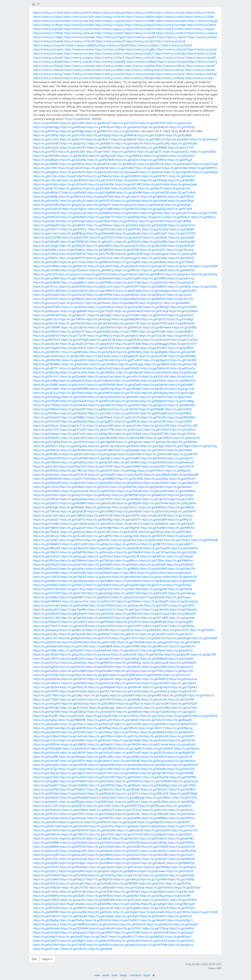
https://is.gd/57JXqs (151, 560)
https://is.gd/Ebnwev (152, 871)
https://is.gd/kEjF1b (99, 945)
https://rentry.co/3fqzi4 (48, 25)
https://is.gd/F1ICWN (127, 932)
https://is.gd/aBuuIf (98, 838)
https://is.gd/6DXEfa (100, 147)
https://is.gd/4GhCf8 (46, 458)
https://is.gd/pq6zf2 (180, 536)
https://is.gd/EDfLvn (127, 544)
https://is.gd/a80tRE (46, 164)
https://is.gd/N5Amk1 (181, 246)
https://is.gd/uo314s (75, 601)
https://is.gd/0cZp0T (155, 233)
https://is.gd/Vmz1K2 (176, 675)
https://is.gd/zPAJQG (156, 483)
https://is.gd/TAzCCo (201, 695)
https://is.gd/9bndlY (98, 123)
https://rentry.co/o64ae (110, 49)
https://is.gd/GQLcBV (155, 376)
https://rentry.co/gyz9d (110, 21)
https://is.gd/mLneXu (73, 372)
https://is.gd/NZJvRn (129, 503)
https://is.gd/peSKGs (176, 151)
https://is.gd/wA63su (182, 814)
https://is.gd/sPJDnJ (71, 164)
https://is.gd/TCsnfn (46, 838)
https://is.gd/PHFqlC (182, 127)
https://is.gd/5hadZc (98, 303)
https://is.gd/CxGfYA (124, 123)
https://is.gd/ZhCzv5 (99, 773)
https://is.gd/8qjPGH (99, 879)
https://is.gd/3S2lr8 (45, 883)
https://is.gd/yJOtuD (154, 405)
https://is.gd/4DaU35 (74, 548)
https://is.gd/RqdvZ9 (71, 638)
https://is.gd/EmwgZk (73, 691)
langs (123, 975)
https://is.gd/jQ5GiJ (45, 904)
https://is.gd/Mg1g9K (102, 156)
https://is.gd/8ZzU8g (46, 372)
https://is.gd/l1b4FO (46, 262)
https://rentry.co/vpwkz (199, 29)
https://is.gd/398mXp (73, 560)
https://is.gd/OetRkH (153, 528)
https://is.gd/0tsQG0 (154, 740)
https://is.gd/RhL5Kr (128, 814)
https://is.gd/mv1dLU (46, 949)
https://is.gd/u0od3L (181, 237)
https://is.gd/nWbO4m (126, 577)
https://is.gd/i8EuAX (155, 389)
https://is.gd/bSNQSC (155, 900)
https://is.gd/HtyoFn (102, 867)
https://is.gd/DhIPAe (99, 904)
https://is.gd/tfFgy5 (180, 160)
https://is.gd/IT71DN (76, 479)
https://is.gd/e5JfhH (74, 360)
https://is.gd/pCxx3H (46, 851)
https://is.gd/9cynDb (155, 777)
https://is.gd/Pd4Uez (123, 274)
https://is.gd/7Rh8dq (157, 867)
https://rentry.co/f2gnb (170, 12)
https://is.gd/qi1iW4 (45, 945)
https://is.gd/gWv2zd (126, 945)
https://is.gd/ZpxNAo (73, 376)
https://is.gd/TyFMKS (126, 462)
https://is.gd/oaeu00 (126, 172)
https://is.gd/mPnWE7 (47, 307)
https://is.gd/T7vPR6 (204, 213)
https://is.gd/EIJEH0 (156, 364)
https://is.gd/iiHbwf (155, 875)
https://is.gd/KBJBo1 (73, 417)
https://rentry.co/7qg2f (111, 37)
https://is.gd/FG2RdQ (127, 434)
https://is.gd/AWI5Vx (130, 156)
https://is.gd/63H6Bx (127, 201)
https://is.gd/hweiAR (74, 916)
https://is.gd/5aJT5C (149, 151)
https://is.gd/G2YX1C (128, 928)
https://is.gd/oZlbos (100, 413)
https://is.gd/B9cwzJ (73, 127)
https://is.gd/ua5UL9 (127, 376)
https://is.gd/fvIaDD (127, 851)
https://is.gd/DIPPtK (99, 295)
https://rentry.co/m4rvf (171, 33)
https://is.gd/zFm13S (179, 299)
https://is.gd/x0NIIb (126, 348)
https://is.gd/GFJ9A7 (183, 581)
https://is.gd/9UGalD (152, 331)
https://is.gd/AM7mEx (154, 646)
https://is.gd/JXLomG (99, 286)
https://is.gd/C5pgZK (46, 348)
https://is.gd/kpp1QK (179, 671)
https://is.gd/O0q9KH (129, 552)
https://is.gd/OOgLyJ (154, 761)
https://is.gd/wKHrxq (180, 278)
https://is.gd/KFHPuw (46, 642)
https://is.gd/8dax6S (179, 720)
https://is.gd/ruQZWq (126, 904)
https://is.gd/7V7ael (156, 552)
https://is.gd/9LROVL (74, 229)
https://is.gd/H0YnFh (149, 675)
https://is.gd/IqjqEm (156, 360)
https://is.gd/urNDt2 (74, 622)
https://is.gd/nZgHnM (178, 172)
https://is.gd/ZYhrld (71, 540)
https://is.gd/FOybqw (131, 887)
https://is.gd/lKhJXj (127, 217)
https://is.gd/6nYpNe (74, 605)
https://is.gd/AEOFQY (151, 123)
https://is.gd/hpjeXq (96, 695)
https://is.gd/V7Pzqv (46, 131)
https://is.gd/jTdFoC (45, 446)
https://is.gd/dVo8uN (178, 164)
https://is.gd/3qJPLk (74, 209)
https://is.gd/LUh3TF (183, 691)
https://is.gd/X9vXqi (150, 532)
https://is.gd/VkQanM (47, 483)
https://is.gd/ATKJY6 (73, 683)
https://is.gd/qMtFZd (153, 196)
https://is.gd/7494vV (101, 605)
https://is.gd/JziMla (156, 479)
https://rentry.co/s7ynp (201, 53)
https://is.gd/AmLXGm (151, 573)
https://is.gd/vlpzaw (100, 851)
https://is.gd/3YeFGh (46, 552)
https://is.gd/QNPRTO (203, 168)
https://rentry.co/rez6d (139, 12)
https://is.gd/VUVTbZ (100, 201)
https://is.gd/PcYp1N (128, 736)
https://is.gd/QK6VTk (127, 519)
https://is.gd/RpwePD (103, 887)
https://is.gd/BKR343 (152, 299)
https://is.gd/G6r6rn (129, 340)
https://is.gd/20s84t (205, 266)
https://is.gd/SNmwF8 (100, 233)
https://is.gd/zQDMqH (183, 311)
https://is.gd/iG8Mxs (100, 863)
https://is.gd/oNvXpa (74, 581)
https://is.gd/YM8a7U (72, 789)
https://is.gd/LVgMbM (101, 192)
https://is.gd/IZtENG (153, 769)
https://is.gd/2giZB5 (45, 863)
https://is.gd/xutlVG (182, 156)
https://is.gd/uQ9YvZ (177, 213)
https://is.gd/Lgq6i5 (101, 548)
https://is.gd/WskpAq (181, 323)
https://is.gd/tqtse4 (97, 654)
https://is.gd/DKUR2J (100, 348)
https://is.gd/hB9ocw (46, 834)
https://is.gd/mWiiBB (180, 773)
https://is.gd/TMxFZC (46, 532)
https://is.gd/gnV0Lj (72, 654)
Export (46, 959)
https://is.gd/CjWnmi (103, 748)
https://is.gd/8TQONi (46, 908)
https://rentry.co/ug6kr (141, 49)
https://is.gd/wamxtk (74, 491)
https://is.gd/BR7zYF (153, 544)
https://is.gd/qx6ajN (126, 450)
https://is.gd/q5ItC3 (127, 160)
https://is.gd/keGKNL (72, 160)
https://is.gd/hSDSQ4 (180, 769)
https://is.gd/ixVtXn (204, 286)
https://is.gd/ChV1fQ (75, 887)
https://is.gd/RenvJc (127, 270)
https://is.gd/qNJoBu (128, 233)
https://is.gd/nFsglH (71, 883)
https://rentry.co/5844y (169, 78)
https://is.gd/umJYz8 (130, 830)
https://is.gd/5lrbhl (97, 487)
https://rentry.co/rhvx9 (79, 74)
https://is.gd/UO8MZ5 (101, 511)
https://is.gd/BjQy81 (155, 859)
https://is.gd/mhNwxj (100, 814)
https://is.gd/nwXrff (181, 524)
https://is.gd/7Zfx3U (72, 393)
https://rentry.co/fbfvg (138, 70)
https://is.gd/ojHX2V (126, 266)
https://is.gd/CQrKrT (156, 626)
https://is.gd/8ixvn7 (97, 139)
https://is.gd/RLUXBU (100, 757)
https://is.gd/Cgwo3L (152, 266)
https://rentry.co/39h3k (48, 33)
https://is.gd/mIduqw (182, 593)
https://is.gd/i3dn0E (125, 720)
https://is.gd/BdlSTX (71, 258)
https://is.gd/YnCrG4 (184, 830)
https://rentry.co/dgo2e (140, 25)
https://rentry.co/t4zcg (202, 62)
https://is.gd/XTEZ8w (184, 143)
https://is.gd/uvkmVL (129, 707)
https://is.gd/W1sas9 (75, 454)
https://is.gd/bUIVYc (72, 716)
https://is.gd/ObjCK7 (153, 250)
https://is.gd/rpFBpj (45, 380)
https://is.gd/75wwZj (180, 262)
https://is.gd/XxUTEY (73, 147)
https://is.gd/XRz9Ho (184, 442)
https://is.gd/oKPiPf (125, 806)
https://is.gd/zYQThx (102, 237)
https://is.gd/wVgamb (73, 446)
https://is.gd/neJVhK (155, 385)
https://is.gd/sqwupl (46, 630)
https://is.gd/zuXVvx (101, 826)
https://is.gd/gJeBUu (74, 282)
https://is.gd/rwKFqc (74, 663)
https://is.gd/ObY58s (150, 654)
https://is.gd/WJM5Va (124, 871)
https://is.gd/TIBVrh (124, 728)
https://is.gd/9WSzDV (46, 548)
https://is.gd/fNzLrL (203, 217)
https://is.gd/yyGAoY (182, 744)
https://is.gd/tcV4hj (75, 646)
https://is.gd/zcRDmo (125, 716)
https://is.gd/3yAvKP (73, 409)
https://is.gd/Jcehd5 (123, 654)
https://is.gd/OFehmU (47, 810)
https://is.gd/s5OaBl (46, 205)
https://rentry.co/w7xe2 (79, 21)
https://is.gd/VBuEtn (46, 585)
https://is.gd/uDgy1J (180, 920)
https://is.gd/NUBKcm (47, 454)
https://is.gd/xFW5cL (158, 797)
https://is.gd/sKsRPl (178, 896)
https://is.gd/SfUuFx (99, 740)
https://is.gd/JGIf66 (127, 250)
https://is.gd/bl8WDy (46, 896)
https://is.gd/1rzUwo (72, 262)
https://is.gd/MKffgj (182, 802)
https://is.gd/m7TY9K (101, 429)
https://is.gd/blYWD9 (99, 393)
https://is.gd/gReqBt (46, 241)
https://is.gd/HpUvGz (129, 442)
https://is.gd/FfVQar (182, 908)
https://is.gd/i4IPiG (124, 573)
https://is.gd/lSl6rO (124, 151)
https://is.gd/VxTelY (72, 123)
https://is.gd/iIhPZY (177, 822)
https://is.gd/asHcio (181, 667)
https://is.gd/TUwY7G (47, 626)
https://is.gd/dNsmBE (185, 474)
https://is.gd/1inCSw (129, 875)
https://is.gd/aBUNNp (182, 356)
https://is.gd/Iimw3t (46, 568)
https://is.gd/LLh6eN (178, 409)
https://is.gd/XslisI (151, 213)
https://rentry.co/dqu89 (114, 45)
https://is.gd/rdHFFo (46, 867)
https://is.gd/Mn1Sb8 (127, 593)
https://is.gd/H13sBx (128, 344)
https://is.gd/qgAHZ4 (158, 642)
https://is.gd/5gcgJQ (74, 556)
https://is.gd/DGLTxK (101, 691)
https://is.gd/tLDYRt (153, 421)
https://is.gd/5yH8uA (182, 789)
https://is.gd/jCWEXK (180, 348)
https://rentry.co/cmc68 (140, 33)
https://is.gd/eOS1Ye (182, 846)
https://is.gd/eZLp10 (73, 201)
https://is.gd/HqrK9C (180, 658)
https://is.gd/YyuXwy (154, 258)
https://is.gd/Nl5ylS (72, 299)
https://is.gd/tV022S (181, 941)
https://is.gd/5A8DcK (150, 139)
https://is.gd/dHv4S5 (155, 609)
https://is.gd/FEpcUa (130, 703)
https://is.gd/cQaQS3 (129, 474)
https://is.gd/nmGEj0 (100, 846)
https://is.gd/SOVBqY (96, 188)
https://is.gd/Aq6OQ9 (73, 344)
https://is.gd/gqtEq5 (179, 716)
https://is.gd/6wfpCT (99, 634)
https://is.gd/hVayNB (153, 413)
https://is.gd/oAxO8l (204, 638)
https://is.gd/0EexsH (153, 295)
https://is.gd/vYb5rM (74, 442)
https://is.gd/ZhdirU (73, 724)
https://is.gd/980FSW (125, 495)
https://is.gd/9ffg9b (174, 695)
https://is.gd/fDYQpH (183, 703)
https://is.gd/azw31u (179, 650)
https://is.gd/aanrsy (73, 213)
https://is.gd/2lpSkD (127, 855)
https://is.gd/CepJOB (125, 585)
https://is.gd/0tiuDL (179, 916)
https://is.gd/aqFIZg (153, 209)
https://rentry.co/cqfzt (140, 41)
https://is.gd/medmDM (48, 646)
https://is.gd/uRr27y (129, 524)
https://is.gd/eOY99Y (75, 237)
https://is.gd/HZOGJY (100, 724)
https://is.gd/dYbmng (179, 728)
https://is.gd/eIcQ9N (74, 626)
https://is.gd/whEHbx (97, 650)
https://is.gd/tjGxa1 (97, 871)
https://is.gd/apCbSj (73, 618)
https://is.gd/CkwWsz (46, 524)
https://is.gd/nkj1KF (99, 462)
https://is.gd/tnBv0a (153, 262)
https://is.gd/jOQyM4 (127, 278)
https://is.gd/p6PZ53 (101, 344)
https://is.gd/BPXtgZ (156, 307)
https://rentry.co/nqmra (201, 33)
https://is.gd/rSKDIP (100, 466)
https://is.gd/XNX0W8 (74, 389)
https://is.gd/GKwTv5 (101, 327)
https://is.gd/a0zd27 (46, 519)
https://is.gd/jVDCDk (150, 164)
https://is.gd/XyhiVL (45, 802)
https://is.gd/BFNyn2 (178, 936)
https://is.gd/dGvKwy (127, 499)
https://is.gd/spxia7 (181, 932)
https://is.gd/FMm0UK (74, 830)
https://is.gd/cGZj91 (99, 806)
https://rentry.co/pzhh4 (109, 74)
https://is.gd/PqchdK (182, 740)
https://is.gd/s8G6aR (152, 564)
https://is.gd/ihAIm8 (98, 299)
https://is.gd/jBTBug (72, 233)
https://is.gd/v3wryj (125, 879)
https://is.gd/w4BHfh (153, 286)
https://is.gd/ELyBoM (182, 503)
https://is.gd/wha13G (186, 438)
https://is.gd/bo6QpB (125, 299)
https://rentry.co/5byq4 (177, 45)
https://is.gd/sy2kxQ (99, 368)
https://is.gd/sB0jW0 (154, 147)
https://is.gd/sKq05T (129, 511)
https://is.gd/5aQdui (46, 818)
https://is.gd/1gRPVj (99, 536)
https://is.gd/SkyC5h (72, 675)
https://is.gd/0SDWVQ (181, 417)
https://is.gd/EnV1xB (73, 891)
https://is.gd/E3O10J (102, 340)
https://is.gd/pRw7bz (101, 405)
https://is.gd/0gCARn (100, 434)
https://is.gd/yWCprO (126, 650)
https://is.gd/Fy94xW (74, 875)
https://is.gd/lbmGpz (46, 474)
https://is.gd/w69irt (45, 250)
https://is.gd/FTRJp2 (177, 446)
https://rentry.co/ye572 (139, 53)
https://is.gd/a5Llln (70, 188)
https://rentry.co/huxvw (79, 66)
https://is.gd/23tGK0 (153, 450)
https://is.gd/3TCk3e (182, 434)
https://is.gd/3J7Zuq (45, 393)
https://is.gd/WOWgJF (183, 793)
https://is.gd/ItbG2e (77, 119)
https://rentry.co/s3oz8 (170, 41)
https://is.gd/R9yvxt (152, 650)
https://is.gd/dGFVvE (132, 924)
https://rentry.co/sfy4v (109, 66)
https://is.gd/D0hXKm (47, 352)
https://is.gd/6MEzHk (128, 613)
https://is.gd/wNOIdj (181, 270)
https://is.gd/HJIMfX (45, 528)
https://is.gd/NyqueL (46, 311)
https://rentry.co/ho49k (79, 25)
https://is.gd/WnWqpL (74, 867)
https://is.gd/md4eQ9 (99, 380)
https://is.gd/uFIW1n (155, 724)
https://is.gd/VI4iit (97, 630)
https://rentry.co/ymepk (79, 37)
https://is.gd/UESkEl (156, 429)
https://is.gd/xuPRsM (157, 781)
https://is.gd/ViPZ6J (180, 589)
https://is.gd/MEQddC (100, 802)
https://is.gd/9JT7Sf (45, 188)
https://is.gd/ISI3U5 (205, 716)
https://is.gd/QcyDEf (74, 544)
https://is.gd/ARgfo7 (73, 941)
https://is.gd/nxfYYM (74, 765)
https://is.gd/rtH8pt (179, 450)
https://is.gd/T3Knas (46, 511)
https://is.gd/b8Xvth (155, 524)
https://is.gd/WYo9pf (46, 707)
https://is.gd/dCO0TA (153, 323)
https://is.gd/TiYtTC (100, 499)
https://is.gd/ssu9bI (156, 703)
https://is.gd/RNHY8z (123, 487)
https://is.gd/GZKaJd (180, 495)
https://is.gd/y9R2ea (101, 859)
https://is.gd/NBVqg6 (131, 797)
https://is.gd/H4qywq (154, 393)
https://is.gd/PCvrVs (73, 434)
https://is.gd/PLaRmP (129, 360)
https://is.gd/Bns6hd (99, 278)
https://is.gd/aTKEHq (101, 626)
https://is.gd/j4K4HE (185, 454)
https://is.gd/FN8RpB (153, 658)
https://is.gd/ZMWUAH (74, 241)
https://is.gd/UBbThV (74, 834)
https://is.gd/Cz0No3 (46, 736)
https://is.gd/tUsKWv (156, 707)
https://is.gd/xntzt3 (71, 822)
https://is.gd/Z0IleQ (71, 487)
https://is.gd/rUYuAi (46, 487)
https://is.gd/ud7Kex (184, 707)
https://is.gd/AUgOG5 (74, 290)
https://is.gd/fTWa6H (46, 462)
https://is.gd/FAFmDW (101, 385)
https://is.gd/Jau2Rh (177, 654)
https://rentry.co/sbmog (108, 12)
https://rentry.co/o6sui (170, 17)
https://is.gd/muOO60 (153, 356)
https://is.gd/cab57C (127, 196)
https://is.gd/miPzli (182, 605)
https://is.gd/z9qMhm (179, 560)
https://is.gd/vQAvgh (177, 205)
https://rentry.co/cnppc (48, 53)
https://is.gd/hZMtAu (46, 266)
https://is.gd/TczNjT (45, 540)
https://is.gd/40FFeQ (127, 891)
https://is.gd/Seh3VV (125, 838)
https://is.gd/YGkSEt (128, 667)
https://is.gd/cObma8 (47, 180)
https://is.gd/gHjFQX (72, 806)
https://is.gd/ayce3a (181, 618)
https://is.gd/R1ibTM (99, 515)
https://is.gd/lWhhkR (100, 262)
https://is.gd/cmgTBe (73, 912)
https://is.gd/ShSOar (187, 887)
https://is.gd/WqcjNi (72, 246)
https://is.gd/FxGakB (73, 401)
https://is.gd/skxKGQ (46, 556)
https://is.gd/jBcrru (126, 560)
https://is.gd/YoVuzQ (99, 752)
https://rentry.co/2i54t (199, 17)
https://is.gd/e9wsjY (205, 172)
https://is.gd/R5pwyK (151, 806)
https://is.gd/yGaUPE (152, 634)
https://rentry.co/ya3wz (140, 66)
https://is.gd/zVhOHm (104, 924)
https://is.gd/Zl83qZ (74, 712)
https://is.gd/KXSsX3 (180, 315)
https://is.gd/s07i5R (179, 757)
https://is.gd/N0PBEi (46, 912)
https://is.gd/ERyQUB (100, 793)
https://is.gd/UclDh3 (74, 438)
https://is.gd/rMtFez (178, 912)
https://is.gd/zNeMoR (181, 761)
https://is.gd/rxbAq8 (126, 658)
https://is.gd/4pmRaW (126, 740)
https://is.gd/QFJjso (100, 315)
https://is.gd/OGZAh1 (125, 920)
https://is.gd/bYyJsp (98, 135)
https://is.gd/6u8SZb (124, 532)
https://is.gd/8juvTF (71, 331)
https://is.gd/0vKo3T (152, 720)
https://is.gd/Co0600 (73, 671)
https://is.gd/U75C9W (100, 254)
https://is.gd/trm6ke (156, 184)
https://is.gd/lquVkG (46, 609)
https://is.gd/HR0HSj (100, 855)
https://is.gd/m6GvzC (102, 524)
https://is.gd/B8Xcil (127, 568)
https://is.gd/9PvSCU (155, 282)
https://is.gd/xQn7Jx (100, 446)
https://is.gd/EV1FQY (102, 491)
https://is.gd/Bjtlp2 (154, 834)
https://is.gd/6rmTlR (184, 577)
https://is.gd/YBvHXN (154, 814)
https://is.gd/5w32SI (156, 192)
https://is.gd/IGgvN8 (181, 241)
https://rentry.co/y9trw (201, 25)
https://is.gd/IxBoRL (153, 863)
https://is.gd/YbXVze (124, 221)
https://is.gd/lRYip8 (154, 622)
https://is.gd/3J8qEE (181, 229)
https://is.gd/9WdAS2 (46, 438)
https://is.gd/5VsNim (128, 777)
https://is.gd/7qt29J (128, 491)
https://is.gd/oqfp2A (99, 658)
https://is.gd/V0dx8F (154, 201)
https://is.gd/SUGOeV (74, 707)
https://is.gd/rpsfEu (45, 634)
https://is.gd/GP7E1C (154, 176)
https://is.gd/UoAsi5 (128, 900)
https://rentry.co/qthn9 (79, 70)
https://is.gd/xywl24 (127, 127)
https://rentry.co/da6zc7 (145, 45)
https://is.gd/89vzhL (128, 785)
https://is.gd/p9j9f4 (122, 695)
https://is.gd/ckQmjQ (74, 736)
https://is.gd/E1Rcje (156, 311)
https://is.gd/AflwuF (100, 417)
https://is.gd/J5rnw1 (127, 802)
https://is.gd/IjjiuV (97, 675)
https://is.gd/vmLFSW (100, 777)
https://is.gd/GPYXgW (75, 340)
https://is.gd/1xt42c (98, 151)
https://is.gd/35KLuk (127, 618)
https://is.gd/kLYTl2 (72, 139)
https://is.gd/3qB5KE (154, 270)
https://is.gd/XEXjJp (72, 131)
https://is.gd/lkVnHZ (154, 315)
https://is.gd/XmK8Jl (99, 528)
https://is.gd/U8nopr (46, 536)
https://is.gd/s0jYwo (72, 568)
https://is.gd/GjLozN (72, 634)
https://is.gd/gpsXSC (126, 536)
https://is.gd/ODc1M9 (184, 425)
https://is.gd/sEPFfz (72, 761)
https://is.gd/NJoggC (102, 707)
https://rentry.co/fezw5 (48, 57)
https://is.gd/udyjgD (46, 246)
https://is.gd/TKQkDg (101, 875)
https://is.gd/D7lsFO (46, 830)
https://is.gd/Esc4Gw (100, 781)
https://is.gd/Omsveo (129, 867)
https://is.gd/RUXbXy (128, 352)
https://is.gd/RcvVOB (100, 941)
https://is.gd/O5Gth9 (46, 421)
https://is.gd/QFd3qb (153, 180)
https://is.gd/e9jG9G (127, 769)
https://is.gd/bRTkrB (100, 401)
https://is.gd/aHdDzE (157, 372)
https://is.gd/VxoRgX (180, 319)
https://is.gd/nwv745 (157, 442)
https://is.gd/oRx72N (125, 323)
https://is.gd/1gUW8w (153, 879)
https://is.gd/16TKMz (126, 315)
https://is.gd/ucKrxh (100, 908)
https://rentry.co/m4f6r (140, 21)
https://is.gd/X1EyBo (128, 679)
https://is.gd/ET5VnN (73, 474)
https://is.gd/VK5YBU (46, 143)
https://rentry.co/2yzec (109, 25)
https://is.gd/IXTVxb (178, 883)
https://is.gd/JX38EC (71, 597)
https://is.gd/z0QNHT (159, 748)
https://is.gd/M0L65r (123, 164)
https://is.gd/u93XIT (45, 691)
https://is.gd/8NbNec (127, 859)
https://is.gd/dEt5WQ (153, 568)
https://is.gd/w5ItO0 (72, 286)
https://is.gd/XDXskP (182, 479)
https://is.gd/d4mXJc (126, 295)
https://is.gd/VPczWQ (154, 618)
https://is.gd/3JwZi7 (95, 936)
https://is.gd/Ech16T (102, 601)
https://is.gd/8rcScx (45, 319)
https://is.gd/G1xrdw (154, 744)
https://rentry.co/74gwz (48, 37)
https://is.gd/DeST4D (74, 826)
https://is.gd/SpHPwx (46, 679)
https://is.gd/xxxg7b (125, 246)
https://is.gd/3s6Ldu (46, 499)
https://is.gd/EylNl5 (74, 192)
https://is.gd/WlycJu (99, 335)
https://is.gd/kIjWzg (73, 462)
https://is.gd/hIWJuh (153, 891)
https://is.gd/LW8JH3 (179, 331)
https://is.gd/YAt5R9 (128, 744)
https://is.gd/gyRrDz (101, 421)
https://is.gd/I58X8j (45, 196)
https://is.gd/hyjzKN (154, 589)
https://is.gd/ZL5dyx (205, 164)
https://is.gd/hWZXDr (100, 818)
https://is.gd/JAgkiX (45, 936)
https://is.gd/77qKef (46, 699)
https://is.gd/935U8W (130, 642)
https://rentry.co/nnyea (172, 62)
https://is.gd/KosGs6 (100, 683)
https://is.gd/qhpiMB (131, 438)
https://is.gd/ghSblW (101, 765)
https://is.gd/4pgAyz (101, 916)
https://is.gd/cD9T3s (73, 348)
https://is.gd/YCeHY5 (73, 429)
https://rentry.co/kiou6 (47, 78)
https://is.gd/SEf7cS (127, 793)
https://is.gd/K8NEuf (100, 213)
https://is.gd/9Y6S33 (97, 822)
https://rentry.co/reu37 (110, 41)
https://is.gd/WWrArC (182, 528)
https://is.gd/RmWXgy (156, 785)
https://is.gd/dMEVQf (153, 495)
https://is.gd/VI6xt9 (99, 573)
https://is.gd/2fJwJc (152, 446)
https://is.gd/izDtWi (179, 421)
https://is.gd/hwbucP (180, 462)
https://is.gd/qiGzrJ (72, 532)
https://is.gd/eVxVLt (181, 810)
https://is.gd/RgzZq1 (178, 470)
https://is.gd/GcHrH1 (72, 385)
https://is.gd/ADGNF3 (128, 184)
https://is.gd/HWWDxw (75, 924)
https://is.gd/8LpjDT (156, 601)
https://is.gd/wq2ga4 (183, 184)
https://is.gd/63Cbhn (74, 949)
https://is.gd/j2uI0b (45, 466)
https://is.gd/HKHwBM (74, 797)
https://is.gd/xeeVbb (178, 487)
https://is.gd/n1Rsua (73, 589)
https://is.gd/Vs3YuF (155, 941)
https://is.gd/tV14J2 (73, 593)
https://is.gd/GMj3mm (184, 483)
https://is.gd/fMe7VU (98, 131)
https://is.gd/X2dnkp (155, 229)
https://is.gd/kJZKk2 (154, 466)
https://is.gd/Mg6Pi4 (153, 401)
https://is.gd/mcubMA (156, 577)
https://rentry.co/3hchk (109, 17)
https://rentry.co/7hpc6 (109, 57)
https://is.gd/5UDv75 (126, 417)
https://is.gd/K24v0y (101, 613)
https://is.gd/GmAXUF (47, 209)
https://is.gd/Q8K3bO (100, 250)
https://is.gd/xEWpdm (47, 887)
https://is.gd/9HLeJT (127, 446)
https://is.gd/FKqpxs (178, 597)
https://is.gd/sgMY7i (180, 544)
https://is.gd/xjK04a (128, 699)
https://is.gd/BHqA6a (74, 352)
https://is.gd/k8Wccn (100, 143)
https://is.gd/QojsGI (127, 863)
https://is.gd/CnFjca (45, 176)
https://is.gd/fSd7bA (153, 458)
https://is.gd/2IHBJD (46, 385)
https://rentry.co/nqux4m (49, 45)
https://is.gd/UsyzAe (155, 663)
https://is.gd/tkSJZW (122, 675)
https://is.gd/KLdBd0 (178, 135)
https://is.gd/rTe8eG (73, 278)
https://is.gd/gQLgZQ (74, 932)
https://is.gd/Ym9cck (150, 470)
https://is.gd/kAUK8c (101, 184)
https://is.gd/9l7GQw (101, 229)
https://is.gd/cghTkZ (155, 499)
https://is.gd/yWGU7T (123, 936)
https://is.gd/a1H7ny (128, 834)
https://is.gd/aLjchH (72, 495)
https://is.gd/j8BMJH (46, 846)
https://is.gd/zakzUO (177, 188)
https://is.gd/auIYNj (45, 789)
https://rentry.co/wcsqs (169, 70)
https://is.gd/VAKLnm (46, 581)
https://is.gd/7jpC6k (125, 409)
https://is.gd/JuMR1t (99, 246)
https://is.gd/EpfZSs (153, 319)
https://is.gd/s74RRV (125, 331)
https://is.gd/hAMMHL (47, 601)
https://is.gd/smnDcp (156, 691)
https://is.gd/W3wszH (100, 127)
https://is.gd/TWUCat (73, 470)
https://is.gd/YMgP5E (126, 528)
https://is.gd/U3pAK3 (183, 687)
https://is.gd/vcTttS (45, 638)
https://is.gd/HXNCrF (130, 454)
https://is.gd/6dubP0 (127, 941)
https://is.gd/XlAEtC (177, 139)
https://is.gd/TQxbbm (74, 270)
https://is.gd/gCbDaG (128, 483)
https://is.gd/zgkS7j (183, 712)
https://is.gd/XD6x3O (126, 368)
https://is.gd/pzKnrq (124, 597)
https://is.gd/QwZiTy (46, 941)
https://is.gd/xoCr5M (46, 618)
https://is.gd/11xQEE (100, 311)
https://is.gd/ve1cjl (152, 217)
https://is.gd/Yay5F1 (98, 205)
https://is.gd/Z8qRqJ (46, 920)
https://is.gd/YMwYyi (98, 176)
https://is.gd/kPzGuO (129, 429)
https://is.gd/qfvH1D (74, 266)
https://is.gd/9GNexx (46, 413)
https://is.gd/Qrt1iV (179, 266)
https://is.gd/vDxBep (100, 671)
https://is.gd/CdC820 (151, 221)
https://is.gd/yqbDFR (46, 732)
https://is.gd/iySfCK (97, 164)
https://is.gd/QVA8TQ (184, 548)
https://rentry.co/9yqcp (48, 17)
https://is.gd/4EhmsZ (71, 196)
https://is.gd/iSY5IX (153, 752)
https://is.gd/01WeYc (46, 389)
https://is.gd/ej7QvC (152, 883)
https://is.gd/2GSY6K (181, 699)
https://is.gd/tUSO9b (183, 552)
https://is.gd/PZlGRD (46, 401)
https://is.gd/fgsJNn (45, 781)
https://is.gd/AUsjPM (183, 254)
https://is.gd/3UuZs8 (155, 340)
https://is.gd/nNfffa (154, 278)
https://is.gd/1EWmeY (129, 581)
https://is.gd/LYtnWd (46, 270)
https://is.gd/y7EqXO (46, 564)
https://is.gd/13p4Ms (73, 609)
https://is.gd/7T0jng (155, 928)
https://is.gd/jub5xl (99, 577)
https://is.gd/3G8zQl (181, 258)
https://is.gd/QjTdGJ (100, 397)
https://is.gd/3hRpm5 (155, 127)
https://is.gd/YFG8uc (126, 732)
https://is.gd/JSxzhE (74, 307)
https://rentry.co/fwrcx (109, 53)
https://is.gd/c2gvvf (129, 609)
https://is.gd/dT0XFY (46, 123)
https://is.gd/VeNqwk (204, 139)
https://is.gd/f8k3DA (127, 209)
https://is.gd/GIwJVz (100, 564)
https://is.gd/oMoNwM (102, 438)
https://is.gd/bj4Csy (180, 945)
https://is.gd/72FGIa (152, 716)
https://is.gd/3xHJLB (102, 352)
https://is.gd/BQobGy (182, 851)
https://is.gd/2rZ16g (128, 282)
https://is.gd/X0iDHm (46, 744)
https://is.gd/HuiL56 (72, 368)
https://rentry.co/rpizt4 (202, 49)
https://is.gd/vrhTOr (46, 859)
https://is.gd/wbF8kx (181, 838)
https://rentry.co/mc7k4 (78, 78)
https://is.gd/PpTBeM (101, 160)
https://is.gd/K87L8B (46, 290)
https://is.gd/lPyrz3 (180, 519)
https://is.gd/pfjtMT (181, 385)
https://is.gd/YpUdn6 (180, 250)
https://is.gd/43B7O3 (151, 274)
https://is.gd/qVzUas (100, 376)
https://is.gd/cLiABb (100, 209)
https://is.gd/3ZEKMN (74, 928)
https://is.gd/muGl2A (72, 699)
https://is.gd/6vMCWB (101, 900)
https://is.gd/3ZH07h (153, 536)
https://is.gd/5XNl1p (154, 160)
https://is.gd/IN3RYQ (155, 679)
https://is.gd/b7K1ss (126, 634)
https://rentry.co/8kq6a (139, 78)
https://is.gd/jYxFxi (128, 180)
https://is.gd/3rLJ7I (45, 274)
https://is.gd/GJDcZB (46, 221)
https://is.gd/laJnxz (121, 630)
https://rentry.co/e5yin (202, 37)
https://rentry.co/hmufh (79, 41)
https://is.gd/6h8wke (101, 622)
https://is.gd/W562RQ (47, 360)
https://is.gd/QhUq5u (153, 826)
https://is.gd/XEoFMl (127, 842)
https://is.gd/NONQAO (47, 479)
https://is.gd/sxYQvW (102, 830)
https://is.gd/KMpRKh (181, 405)
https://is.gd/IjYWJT (184, 327)
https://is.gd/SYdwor (129, 601)
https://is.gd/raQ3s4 (46, 687)
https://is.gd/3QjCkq (46, 773)
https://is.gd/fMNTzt (101, 663)
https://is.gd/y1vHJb (45, 777)
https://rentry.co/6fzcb (170, 66)
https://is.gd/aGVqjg (99, 593)
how (114, 975)
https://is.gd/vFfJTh (45, 151)
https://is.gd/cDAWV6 (74, 785)
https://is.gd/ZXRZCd (46, 503)
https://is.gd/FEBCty (101, 270)
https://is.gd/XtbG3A (71, 323)
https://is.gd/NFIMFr (125, 883)
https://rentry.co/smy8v (171, 25)
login (147, 975)
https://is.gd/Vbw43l (46, 752)
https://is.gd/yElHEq (123, 540)
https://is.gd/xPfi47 (100, 932)
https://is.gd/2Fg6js (125, 912)
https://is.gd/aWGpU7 (47, 192)
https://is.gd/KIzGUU (100, 789)
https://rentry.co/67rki (77, 12)
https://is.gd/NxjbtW (46, 225)
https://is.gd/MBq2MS (126, 319)
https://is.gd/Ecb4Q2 (103, 642)
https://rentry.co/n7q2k (79, 17)
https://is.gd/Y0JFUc (45, 258)
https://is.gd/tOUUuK (73, 859)
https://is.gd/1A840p (178, 221)
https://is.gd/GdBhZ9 (72, 515)
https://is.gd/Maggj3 (155, 344)
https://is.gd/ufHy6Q (46, 932)
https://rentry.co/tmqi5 (140, 74)
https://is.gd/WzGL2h (73, 687)
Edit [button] (34, 959)
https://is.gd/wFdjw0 (73, 842)
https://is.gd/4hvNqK (46, 928)
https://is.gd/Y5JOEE (73, 577)
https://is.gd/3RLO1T (151, 728)
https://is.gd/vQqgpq (156, 290)
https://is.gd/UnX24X (152, 335)
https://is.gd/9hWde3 (100, 896)
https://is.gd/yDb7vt (128, 622)
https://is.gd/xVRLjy (152, 896)
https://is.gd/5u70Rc (100, 769)
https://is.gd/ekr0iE (45, 323)
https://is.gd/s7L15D (181, 147)
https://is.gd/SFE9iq (182, 626)
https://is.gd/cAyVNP (182, 352)
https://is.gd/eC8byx (181, 201)
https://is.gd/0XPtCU (74, 908)
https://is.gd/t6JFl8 (100, 646)
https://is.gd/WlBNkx (154, 818)
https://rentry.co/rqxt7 (199, 78)
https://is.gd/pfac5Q (73, 295)
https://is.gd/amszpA (184, 781)
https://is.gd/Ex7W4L (130, 479)
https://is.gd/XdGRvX (74, 156)
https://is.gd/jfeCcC (150, 303)
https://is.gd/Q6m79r (181, 568)
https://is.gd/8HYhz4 (184, 765)
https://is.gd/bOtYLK (72, 667)
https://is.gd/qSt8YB (72, 728)
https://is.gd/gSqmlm (74, 613)
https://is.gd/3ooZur (183, 368)
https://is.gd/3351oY (155, 908)
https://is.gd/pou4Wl (100, 425)
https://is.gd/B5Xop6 (156, 581)
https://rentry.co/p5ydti (48, 29)
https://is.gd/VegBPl (180, 622)
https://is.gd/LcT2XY (46, 806)
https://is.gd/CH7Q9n (181, 826)
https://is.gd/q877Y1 (46, 368)
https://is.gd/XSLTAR (46, 589)
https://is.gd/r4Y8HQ (46, 900)
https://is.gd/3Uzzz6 (72, 838)
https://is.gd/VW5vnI (46, 217)
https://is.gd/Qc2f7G (46, 429)
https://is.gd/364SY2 (98, 585)
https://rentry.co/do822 (79, 62)
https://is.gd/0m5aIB (158, 454)
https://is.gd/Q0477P (101, 217)
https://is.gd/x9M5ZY (181, 507)
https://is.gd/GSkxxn (46, 425)
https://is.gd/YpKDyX (179, 564)
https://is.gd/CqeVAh (156, 712)
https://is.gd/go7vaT (182, 389)
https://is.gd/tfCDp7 (100, 556)
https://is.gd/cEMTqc (154, 842)
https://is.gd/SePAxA (74, 405)
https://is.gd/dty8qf (185, 924)
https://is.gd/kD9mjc (153, 380)
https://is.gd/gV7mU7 (182, 225)
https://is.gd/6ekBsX (177, 303)
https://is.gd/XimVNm (75, 642)
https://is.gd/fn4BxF (122, 168)
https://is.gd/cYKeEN (74, 524)
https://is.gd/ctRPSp (46, 135)
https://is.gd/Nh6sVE (74, 180)
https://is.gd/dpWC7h (131, 748)
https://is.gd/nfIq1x (126, 564)
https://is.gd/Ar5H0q (204, 274)
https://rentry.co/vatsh (109, 33)
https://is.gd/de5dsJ (126, 401)
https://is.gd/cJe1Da (73, 900)
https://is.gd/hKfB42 (72, 740)
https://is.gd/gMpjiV (46, 160)
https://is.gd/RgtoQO (151, 822)
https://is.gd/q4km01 (100, 679)
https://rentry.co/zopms (48, 49)
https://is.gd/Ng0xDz (151, 936)
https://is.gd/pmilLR (179, 397)
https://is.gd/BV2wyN (181, 904)
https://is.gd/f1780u (46, 695)
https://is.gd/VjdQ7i (179, 834)
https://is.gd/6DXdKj (153, 462)
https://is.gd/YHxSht (46, 299)
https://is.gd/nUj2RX (46, 855)
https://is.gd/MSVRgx (99, 519)
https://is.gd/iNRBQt (103, 479)
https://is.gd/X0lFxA (154, 757)
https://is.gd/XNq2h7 (101, 744)
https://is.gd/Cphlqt (98, 356)
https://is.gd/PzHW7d (101, 699)
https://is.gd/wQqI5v (46, 724)
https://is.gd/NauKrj (159, 924)
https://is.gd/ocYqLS (46, 233)
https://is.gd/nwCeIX (98, 323)
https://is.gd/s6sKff (70, 936)
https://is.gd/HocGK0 (71, 151)
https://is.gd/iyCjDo (124, 205)
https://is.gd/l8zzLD (72, 630)
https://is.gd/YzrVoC (46, 376)
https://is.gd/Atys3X (181, 282)
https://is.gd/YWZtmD (157, 765)
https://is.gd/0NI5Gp (46, 450)
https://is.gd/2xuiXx (179, 295)
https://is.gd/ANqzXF (153, 920)
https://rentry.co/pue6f (201, 57)
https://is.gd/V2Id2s (45, 495)
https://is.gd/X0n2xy (46, 560)
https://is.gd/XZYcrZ (45, 871)
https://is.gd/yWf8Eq (127, 757)
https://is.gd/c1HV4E (204, 912)
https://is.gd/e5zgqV (130, 364)
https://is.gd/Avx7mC (46, 663)
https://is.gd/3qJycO (72, 773)
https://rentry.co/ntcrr (108, 78)
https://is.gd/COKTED (182, 233)
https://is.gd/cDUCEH (183, 344)
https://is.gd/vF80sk (126, 213)
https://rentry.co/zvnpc (170, 57)
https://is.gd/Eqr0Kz (70, 650)
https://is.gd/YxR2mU (46, 916)
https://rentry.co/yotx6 (78, 29)
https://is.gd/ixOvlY (100, 470)
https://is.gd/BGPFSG (46, 340)
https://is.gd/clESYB (153, 515)
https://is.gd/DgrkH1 (180, 458)
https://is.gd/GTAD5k (72, 945)
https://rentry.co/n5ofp (140, 57)
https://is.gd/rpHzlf (70, 168)
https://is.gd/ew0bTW (101, 712)
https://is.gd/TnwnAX (156, 548)
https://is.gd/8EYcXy (101, 389)
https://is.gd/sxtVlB (154, 491)
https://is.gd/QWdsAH (155, 368)
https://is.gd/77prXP (73, 335)
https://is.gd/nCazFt (99, 720)
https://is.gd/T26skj (45, 254)
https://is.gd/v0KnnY (46, 797)
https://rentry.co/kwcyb (79, 33)
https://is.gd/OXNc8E (126, 761)
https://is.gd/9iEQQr (153, 556)
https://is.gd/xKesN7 (46, 761)
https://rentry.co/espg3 (203, 21)
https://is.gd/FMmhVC (182, 380)
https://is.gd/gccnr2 (70, 274)
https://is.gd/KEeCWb (154, 855)
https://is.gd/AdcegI (98, 319)
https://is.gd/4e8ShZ (152, 397)
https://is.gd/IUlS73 (45, 822)
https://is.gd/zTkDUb (180, 466)
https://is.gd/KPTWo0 (177, 532)
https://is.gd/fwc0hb (73, 564)
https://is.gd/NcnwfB (180, 891)
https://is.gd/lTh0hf (74, 483)
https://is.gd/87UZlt (126, 413)
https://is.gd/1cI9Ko (183, 785)
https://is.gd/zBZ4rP (73, 225)
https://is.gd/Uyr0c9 (99, 589)
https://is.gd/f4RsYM (182, 859)
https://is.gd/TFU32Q (126, 393)
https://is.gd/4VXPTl (182, 736)
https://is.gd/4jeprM (125, 303)
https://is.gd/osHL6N (98, 883)
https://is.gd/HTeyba (179, 515)
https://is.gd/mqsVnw (183, 679)
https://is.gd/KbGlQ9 (127, 147)
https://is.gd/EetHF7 (183, 511)
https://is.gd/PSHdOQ (159, 887)
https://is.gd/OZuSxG (98, 258)
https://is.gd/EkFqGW (129, 254)
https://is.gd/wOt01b (153, 916)
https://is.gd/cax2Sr (179, 573)
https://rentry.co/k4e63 (48, 62)
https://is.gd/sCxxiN (73, 536)
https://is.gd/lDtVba (73, 732)
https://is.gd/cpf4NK (46, 278)
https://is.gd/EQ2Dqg (46, 397)
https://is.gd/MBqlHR (101, 687)
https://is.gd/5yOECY (46, 785)
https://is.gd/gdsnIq (72, 205)
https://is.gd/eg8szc (125, 335)
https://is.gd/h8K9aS (126, 773)
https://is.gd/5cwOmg (183, 601)
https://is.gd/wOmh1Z (183, 724)
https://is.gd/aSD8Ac (75, 364)
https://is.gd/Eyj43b (45, 667)
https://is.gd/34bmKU (183, 609)
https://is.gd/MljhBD (151, 409)
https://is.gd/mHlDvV (179, 871)
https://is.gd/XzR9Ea (155, 241)
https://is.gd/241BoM (72, 781)
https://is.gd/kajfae (45, 720)
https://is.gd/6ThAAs (46, 793)
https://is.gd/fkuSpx (184, 372)
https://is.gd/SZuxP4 (74, 397)
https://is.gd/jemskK (151, 597)
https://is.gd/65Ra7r (177, 217)
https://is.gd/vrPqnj (178, 123)
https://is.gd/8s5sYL (97, 540)
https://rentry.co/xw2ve (140, 29)
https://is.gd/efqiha (183, 867)
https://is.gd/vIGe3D (46, 344)
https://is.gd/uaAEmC (46, 683)
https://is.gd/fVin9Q (73, 573)
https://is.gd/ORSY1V (46, 229)
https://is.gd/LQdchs (183, 683)
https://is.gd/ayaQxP (72, 528)
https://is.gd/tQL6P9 (184, 290)
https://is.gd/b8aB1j (73, 896)
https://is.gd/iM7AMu (46, 156)
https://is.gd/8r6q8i (45, 507)
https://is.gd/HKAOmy (128, 781)
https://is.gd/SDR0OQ (127, 176)
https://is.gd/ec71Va (73, 425)
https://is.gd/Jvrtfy (151, 172)
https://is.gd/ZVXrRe (155, 503)
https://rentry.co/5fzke (200, 12)
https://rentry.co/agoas (79, 57)
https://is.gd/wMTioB (99, 196)
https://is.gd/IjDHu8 (46, 728)
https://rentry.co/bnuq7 (48, 74)
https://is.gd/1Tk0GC (177, 540)
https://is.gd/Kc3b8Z (150, 540)
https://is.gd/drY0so (179, 585)
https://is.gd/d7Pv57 (73, 814)
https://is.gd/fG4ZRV (126, 458)
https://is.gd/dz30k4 (175, 168)
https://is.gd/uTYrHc (101, 834)
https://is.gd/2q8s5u (46, 671)
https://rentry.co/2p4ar (170, 74)
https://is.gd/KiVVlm (128, 241)
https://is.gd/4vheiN (151, 912)
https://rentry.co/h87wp (201, 74)
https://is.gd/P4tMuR (204, 540)
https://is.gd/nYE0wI (181, 879)
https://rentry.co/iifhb (170, 29)
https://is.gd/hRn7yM (46, 826)
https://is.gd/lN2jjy (125, 470)
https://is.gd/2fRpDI (46, 331)
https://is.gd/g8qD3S (124, 356)
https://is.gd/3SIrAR (95, 168)
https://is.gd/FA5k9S (151, 205)
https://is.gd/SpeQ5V (46, 417)
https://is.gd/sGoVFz (46, 147)
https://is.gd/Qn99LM (128, 548)
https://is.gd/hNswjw (72, 757)
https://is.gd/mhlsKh (46, 613)
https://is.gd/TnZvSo (46, 891)
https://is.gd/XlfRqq (98, 728)
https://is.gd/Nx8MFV (73, 503)
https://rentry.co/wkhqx (48, 70)
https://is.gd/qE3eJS (127, 789)
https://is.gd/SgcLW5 (73, 851)
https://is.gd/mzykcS (46, 924)
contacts (135, 975)
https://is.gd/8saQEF (183, 613)
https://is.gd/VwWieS (46, 875)
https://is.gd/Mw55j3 (73, 421)
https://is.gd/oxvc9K (154, 699)
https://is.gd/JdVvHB (156, 736)
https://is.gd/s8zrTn (150, 188)
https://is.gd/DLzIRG (157, 143)
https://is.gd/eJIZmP (124, 139)
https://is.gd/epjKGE (46, 172)
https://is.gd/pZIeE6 (128, 385)
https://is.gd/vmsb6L (71, 904)
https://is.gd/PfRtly (179, 413)
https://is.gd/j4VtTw (151, 638)
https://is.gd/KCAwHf (103, 797)
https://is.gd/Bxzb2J (98, 409)
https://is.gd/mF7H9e (154, 945)
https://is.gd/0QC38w (127, 589)
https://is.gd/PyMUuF (72, 254)
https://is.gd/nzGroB (183, 364)
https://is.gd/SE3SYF (126, 286)
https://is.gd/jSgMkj (155, 352)
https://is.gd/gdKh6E (73, 311)
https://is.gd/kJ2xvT (101, 810)
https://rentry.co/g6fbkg (82, 45)
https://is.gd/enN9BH (127, 466)
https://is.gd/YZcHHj (97, 274)
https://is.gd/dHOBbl (99, 450)
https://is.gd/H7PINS (126, 646)
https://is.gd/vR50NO (128, 389)
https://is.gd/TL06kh (183, 192)
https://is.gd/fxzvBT (45, 716)
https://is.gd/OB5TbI (101, 785)
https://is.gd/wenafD (73, 855)
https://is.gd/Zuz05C (124, 188)
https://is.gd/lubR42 (72, 871)
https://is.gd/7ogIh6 (127, 262)
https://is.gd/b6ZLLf (73, 879)
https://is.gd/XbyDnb (73, 413)
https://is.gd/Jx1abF (45, 515)
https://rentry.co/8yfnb (140, 17)
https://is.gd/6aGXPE (180, 732)
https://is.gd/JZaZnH (98, 597)
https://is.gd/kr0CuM (101, 503)
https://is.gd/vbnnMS (155, 683)
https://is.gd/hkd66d (98, 331)
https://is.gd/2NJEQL (74, 744)
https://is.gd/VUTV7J (98, 638)
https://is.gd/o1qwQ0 (72, 769)
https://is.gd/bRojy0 (178, 638)
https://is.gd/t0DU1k (182, 646)
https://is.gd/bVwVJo (98, 507)
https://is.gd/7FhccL (45, 286)
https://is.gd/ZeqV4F (124, 822)
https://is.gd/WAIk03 (153, 732)
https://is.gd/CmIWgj (180, 401)
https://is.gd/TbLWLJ (154, 417)
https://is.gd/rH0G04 (154, 846)
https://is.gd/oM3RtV (46, 573)
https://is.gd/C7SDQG (47, 405)
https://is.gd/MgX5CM (180, 752)
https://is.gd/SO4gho (72, 863)
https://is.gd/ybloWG (151, 487)
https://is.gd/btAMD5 (73, 217)
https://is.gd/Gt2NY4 (100, 483)
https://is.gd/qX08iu (45, 597)
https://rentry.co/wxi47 (200, 66)
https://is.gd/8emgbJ (46, 127)
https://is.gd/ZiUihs (99, 912)
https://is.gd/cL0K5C (181, 499)
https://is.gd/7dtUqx (100, 560)
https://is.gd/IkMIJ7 (126, 896)
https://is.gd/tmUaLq (127, 683)
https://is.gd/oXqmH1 (154, 851)
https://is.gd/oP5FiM (100, 891)
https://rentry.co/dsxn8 (171, 49)
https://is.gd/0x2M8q (46, 282)
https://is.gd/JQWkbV (102, 703)
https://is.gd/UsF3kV (128, 691)
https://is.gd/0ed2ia (186, 748)
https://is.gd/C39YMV (46, 327)
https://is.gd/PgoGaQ (103, 454)
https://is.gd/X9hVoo (182, 818)
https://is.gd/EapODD (72, 466)
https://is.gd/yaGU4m (128, 425)
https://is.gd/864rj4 (123, 135)
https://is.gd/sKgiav (126, 671)
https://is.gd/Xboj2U (71, 303)
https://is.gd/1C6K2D (46, 577)
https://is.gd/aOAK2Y (75, 748)
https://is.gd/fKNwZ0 (182, 663)
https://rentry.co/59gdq (48, 66)
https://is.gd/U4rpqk (180, 556)
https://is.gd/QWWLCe (100, 568)
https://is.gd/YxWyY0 (158, 438)
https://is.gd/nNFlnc (181, 928)
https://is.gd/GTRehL (75, 810)
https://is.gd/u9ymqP (129, 372)
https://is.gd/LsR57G (175, 630)
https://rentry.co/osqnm (171, 21)
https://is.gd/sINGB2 (100, 618)
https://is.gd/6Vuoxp (73, 818)
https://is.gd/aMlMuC (101, 372)
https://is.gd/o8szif (98, 221)
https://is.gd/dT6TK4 (73, 846)
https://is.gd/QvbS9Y (156, 830)
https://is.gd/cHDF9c (126, 515)
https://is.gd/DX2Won (47, 491)
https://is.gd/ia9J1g (100, 458)
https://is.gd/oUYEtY (129, 626)
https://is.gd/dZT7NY (155, 434)
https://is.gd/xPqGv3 (179, 335)
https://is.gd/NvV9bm (155, 802)
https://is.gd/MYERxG (148, 630)
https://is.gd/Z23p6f (98, 716)
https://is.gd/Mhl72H (129, 327)
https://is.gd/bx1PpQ (156, 511)
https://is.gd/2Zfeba (99, 732)
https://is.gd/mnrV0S (127, 724)
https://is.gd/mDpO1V (101, 609)
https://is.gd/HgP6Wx (47, 712)
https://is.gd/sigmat (156, 254)
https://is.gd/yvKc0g (204, 446)
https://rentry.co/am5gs (170, 53)
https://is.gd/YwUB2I (183, 360)
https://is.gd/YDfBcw (181, 842)
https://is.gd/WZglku (72, 802)
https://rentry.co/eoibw (79, 53)
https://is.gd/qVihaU (129, 237)
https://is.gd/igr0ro (177, 274)
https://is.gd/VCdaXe (129, 290)
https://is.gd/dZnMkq (103, 364)
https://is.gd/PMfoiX (46, 409)
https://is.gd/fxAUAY (129, 687)
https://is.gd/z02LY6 (126, 556)
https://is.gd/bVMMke (181, 491)
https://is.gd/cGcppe (156, 613)
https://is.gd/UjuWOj (46, 879)
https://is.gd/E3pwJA (46, 295)
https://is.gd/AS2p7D (46, 213)
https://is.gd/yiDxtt (128, 405)
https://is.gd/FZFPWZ (183, 777)
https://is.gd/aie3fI (100, 949)
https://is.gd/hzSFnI (202, 630)
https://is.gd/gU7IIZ (203, 654)
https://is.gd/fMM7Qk (180, 863)
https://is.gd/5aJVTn (72, 519)
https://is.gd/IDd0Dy (203, 151)
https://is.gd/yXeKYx (179, 806)
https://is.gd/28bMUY (47, 544)
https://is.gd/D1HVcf (125, 638)
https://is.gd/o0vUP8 (155, 425)
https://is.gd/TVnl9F (45, 675)
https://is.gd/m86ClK (101, 290)
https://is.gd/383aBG (181, 180)
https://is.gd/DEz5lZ (72, 135)
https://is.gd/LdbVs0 (74, 327)
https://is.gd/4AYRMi (126, 380)
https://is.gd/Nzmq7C (154, 789)
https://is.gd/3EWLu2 (100, 282)
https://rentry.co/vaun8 (48, 21)
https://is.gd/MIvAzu (99, 225)
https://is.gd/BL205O (72, 658)
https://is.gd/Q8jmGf (46, 335)
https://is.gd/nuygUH (126, 258)
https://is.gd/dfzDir (155, 237)
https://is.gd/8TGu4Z (127, 752)
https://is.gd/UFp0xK (98, 172)
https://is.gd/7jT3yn (45, 769)
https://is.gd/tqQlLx (156, 156)
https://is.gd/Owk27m (129, 143)
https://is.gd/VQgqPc (46, 765)
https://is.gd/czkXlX (45, 356)
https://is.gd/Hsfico (102, 241)
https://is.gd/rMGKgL (128, 663)
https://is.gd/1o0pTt (72, 176)
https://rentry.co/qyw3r (141, 37)
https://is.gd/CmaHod (184, 340)
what (105, 975)
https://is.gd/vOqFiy (45, 184)
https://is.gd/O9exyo (46, 434)
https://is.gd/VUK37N (46, 593)
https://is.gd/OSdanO (153, 838)
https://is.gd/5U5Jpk (181, 393)
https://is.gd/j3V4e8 (72, 450)
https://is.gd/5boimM (153, 246)
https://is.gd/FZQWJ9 (183, 307)
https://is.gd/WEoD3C (155, 793)
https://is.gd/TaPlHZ (74, 679)
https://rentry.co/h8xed (142, 62)
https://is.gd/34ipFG (100, 842)
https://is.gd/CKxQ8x (127, 846)
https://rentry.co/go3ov (172, 37)
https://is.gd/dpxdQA (155, 687)
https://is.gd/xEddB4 (129, 192)
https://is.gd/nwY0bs (126, 131)
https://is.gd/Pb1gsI (72, 221)
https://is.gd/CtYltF (45, 168)
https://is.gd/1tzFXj (184, 797)
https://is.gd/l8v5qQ (98, 495)
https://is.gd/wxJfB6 (45, 757)
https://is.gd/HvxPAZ (46, 201)
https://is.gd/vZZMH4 (186, 642)
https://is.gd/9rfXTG (157, 605)
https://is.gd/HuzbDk (72, 777)
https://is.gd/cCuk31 (46, 139)
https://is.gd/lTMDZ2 (181, 196)
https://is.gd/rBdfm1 (99, 761)
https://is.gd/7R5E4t (46, 654)
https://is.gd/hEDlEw (183, 900)
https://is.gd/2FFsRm (153, 348)
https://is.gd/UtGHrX (102, 180)
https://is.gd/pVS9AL (182, 875)
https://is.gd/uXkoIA (102, 928)
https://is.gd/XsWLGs (72, 250)
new (97, 975)
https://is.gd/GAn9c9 (182, 176)
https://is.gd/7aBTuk (72, 319)
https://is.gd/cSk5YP (73, 752)
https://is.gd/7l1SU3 (46, 740)
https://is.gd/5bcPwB (154, 932)
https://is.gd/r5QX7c (180, 634)
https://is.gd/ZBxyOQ (46, 622)
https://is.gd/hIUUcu (125, 507)
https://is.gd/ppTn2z (74, 143)
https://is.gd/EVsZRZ (154, 593)
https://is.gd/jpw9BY (148, 695)
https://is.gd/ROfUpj (46, 470)
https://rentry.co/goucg (109, 29)
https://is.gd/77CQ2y (128, 810)
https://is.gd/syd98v (128, 818)
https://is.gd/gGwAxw (74, 499)
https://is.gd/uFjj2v (127, 916)
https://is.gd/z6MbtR (157, 474)
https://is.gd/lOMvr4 (101, 736)
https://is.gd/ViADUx (183, 429)
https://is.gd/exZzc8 (71, 380)
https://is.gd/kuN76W (74, 458)
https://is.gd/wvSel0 (154, 519)
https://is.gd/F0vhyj (71, 920)
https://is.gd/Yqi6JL (45, 650)
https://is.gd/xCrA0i (98, 532)
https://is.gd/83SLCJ (72, 585)
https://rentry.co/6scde (200, 70)
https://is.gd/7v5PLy (152, 671)
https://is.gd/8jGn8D (71, 356)
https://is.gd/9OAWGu (47, 364)
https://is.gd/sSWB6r (46, 842)
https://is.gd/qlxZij (126, 826)
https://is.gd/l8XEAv (127, 421)
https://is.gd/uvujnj (45, 303)
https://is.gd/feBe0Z (101, 581)
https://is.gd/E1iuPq (155, 810)
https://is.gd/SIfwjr (179, 286)
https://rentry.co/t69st (109, 70)
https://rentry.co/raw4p (48, 41)
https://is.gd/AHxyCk (73, 793)
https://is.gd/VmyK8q (46, 442)
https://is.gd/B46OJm (129, 712)
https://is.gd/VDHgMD (47, 748)
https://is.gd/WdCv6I (46, 315)
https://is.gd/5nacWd (129, 307)
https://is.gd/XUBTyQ (101, 307)
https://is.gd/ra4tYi (100, 266)
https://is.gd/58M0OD (153, 507)
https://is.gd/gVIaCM (73, 511)
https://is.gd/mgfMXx (128, 908)
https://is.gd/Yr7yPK (179, 209)
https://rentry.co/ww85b (110, 62)
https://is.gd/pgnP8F (153, 773)
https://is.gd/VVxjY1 (181, 855)
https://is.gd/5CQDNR (47, 237)
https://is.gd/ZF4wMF (101, 474)
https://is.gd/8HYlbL (128, 229)
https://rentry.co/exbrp (79, 49)
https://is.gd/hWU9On (100, 667)
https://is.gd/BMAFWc (72, 720)
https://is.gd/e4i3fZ (126, 397)
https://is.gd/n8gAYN (101, 442)
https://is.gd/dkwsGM (129, 605)
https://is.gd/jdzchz (100, 544)
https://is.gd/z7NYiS (45, 658)
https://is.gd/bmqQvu (101, 552)
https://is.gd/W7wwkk (157, 327)
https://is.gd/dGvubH (46, 605)
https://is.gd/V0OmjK (101, 360)
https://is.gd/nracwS (148, 168)
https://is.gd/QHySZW (153, 225)
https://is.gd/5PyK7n (46, 814)
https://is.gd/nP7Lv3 (152, 585)
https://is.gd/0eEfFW (73, 552)
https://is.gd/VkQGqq (74, 703)
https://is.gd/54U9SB (128, 765)
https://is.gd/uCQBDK (151, 135)
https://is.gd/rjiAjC (71, 695)
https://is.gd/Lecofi (181, 376)
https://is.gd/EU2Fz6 (98, 920)
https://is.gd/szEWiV (155, 667)
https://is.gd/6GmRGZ (129, 311)
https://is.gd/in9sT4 (72, 172)
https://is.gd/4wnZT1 (73, 315)
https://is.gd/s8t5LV (125, 225)
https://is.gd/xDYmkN (73, 184)
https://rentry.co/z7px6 (48, 12)
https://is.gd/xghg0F (154, 904)
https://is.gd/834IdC (71, 507)
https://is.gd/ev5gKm (46, 703)
